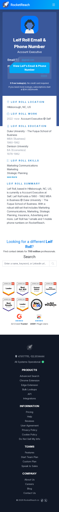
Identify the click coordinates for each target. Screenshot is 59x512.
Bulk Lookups (29, 389)
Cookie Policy (29, 434)
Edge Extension (29, 385)
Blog (29, 488)
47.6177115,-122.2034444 (30, 356)
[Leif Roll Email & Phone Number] (29, 24)
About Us (30, 479)
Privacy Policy (29, 429)
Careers (29, 484)
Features (29, 452)
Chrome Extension (29, 380)
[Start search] (52, 264)
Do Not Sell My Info (29, 438)
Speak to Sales (29, 466)
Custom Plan (29, 461)
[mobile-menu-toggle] (53, 4)
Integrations (29, 398)
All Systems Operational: (28, 361)
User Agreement (30, 425)
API (29, 394)
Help (29, 416)
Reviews (29, 420)
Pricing (29, 411)
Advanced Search (29, 376)
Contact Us (29, 493)
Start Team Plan (29, 457)
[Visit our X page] (45, 500)
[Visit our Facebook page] (42, 500)
